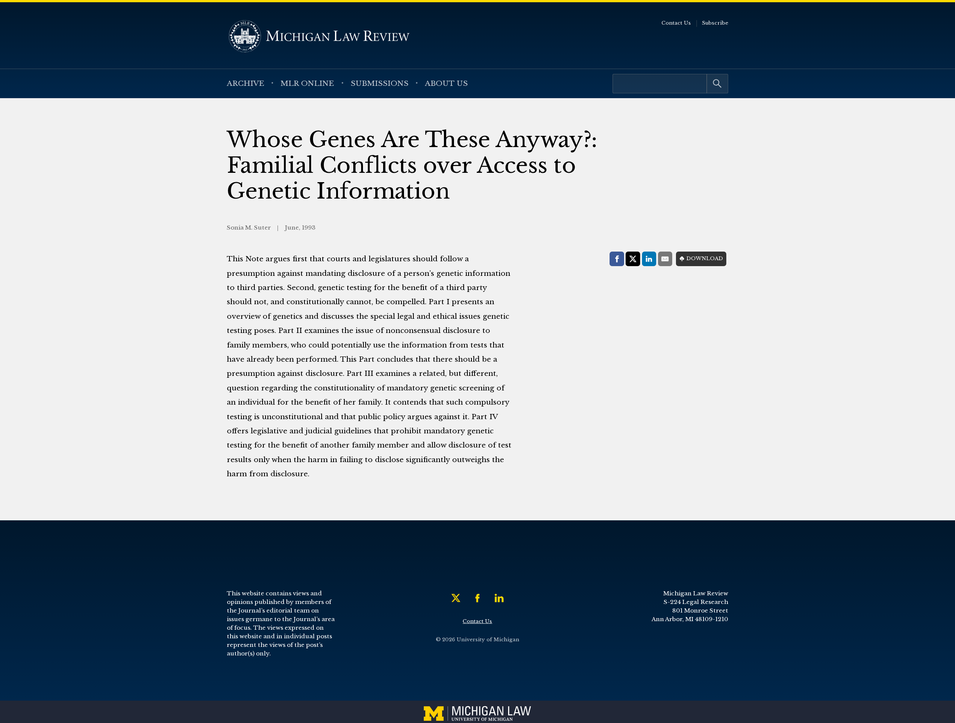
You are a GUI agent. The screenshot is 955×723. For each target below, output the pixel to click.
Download (704, 258)
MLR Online (307, 83)
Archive (245, 83)
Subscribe (715, 23)
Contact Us (676, 23)
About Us (446, 83)
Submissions (379, 83)
